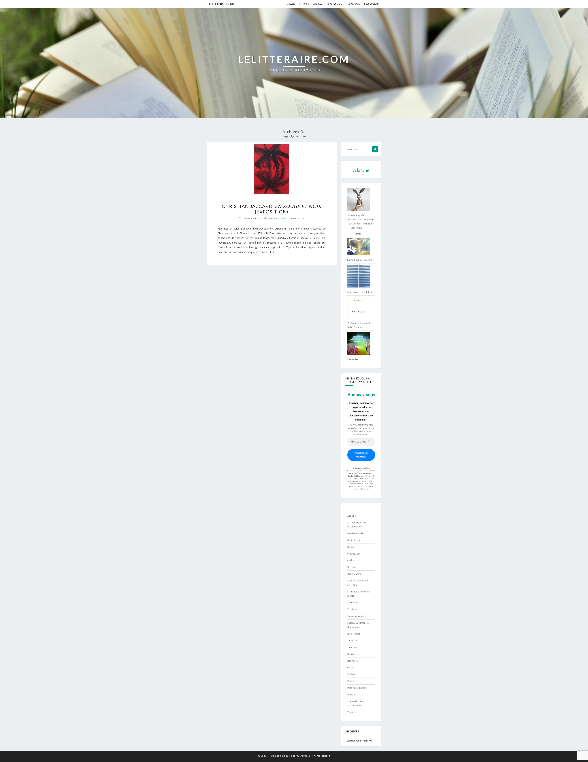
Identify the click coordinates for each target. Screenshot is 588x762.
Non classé (353, 654)
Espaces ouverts (355, 616)
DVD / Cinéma (354, 573)
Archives (317, 3)
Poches (351, 674)
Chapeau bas (353, 553)
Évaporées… (354, 359)
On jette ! (352, 667)
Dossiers (351, 567)
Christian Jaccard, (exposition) (271, 208)
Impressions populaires (359, 292)
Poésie (350, 680)
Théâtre (351, 712)
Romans (351, 694)
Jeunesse (352, 640)
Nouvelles (352, 660)
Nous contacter (335, 3)
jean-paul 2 (274, 218)
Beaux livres (353, 540)
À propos (304, 3)
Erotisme (352, 609)
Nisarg (326, 755)
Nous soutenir (371, 3)
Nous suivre (354, 3)
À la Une (351, 515)
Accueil (291, 3)
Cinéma (351, 560)
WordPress (303, 755)
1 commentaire (295, 218)
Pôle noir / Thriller (357, 687)
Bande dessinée (355, 533)
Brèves (350, 546)
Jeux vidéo (352, 647)
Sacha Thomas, (359, 259)
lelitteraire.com (221, 4)
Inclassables (353, 633)
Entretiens (353, 602)
